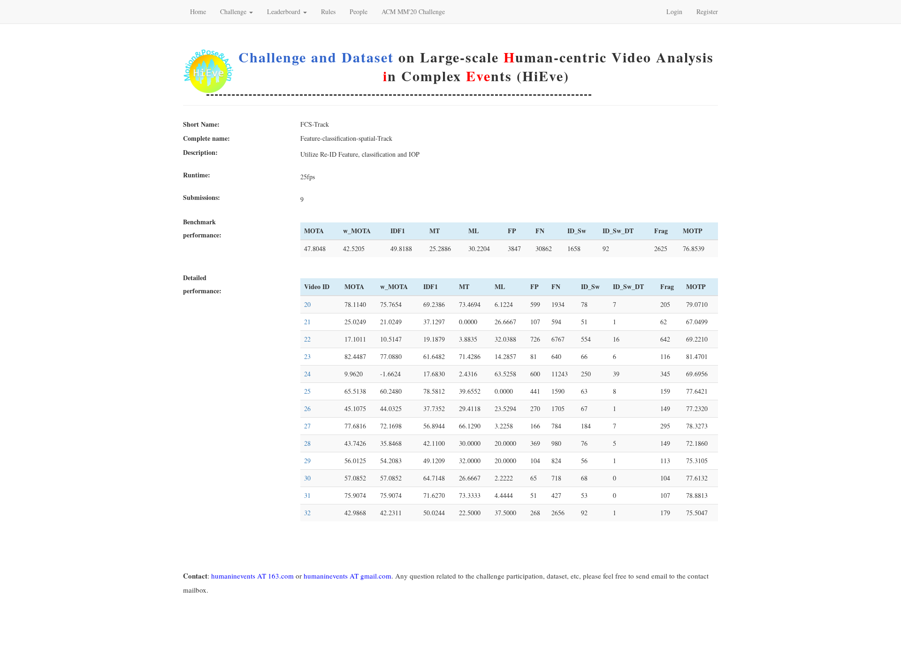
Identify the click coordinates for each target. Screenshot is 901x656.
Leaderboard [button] (284, 11)
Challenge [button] (234, 11)
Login (674, 11)
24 (307, 373)
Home (198, 11)
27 (307, 425)
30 (307, 477)
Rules (328, 11)
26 (307, 408)
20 (307, 304)
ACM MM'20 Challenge (413, 11)
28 (307, 443)
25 (307, 391)
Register (707, 11)
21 (307, 321)
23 (307, 356)
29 (307, 460)
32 (307, 512)
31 (307, 495)
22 (307, 339)
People (358, 11)
